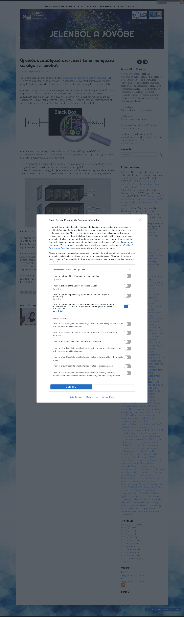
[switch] (127, 276)
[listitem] (92, 269)
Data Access (92, 397)
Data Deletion (76, 397)
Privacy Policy (108, 397)
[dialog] (92, 308)
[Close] (141, 220)
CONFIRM (71, 387)
